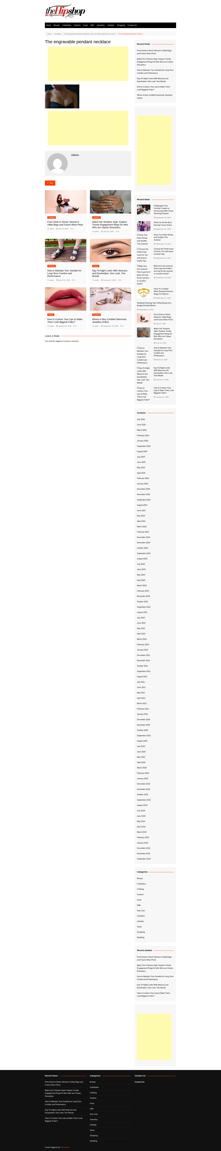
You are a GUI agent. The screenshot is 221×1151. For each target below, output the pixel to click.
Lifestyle (110, 25)
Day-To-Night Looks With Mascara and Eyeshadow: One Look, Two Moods (109, 273)
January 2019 (142, 843)
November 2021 (143, 660)
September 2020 (144, 736)
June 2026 (141, 425)
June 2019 (141, 816)
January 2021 (142, 714)
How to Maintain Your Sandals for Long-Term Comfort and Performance (64, 273)
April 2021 (141, 698)
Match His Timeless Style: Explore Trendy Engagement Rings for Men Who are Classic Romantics (110, 225)
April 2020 (141, 762)
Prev (51, 183)
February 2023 (143, 591)
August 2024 (142, 505)
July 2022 (141, 618)
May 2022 (141, 628)
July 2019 (141, 811)
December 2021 (143, 655)
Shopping (121, 25)
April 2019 (141, 827)
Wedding (140, 937)
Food (85, 25)
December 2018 (143, 848)
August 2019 (142, 805)
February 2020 (143, 773)
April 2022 (141, 634)
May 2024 (141, 516)
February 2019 (143, 837)
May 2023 (141, 575)
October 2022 (142, 602)
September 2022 (144, 607)
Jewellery (101, 25)
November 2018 (143, 854)
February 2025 (143, 478)
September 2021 (144, 671)
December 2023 (143, 537)
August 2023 (142, 559)
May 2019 (141, 821)
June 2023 (141, 569)
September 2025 (144, 446)
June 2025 (141, 462)
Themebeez (65, 1147)
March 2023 (142, 585)
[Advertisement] (88, 64)
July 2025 (141, 457)
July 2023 (141, 564)
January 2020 (142, 779)
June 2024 (141, 510)
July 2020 (141, 746)
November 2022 (143, 596)
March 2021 (142, 703)
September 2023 (144, 553)
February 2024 (143, 532)
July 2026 (141, 419)
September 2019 (144, 800)
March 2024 (142, 527)
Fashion (77, 25)
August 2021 (142, 677)
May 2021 (141, 693)
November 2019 (143, 789)
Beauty (57, 25)
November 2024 (143, 494)
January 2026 (142, 441)
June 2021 (141, 687)
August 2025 (142, 451)
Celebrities (66, 25)
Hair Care (141, 911)
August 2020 (142, 741)
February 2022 (143, 645)
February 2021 (143, 709)
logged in (59, 341)
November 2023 (143, 543)
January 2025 (142, 484)
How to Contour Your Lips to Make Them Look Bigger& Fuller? (153, 88)
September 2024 (144, 500)
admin (51, 229)
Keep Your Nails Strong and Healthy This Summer (163, 237)
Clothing (140, 889)
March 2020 (142, 768)
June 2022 (141, 623)
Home (48, 25)
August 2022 (142, 612)
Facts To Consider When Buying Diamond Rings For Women (163, 291)
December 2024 (143, 489)
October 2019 (142, 795)
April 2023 (141, 580)
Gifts (92, 25)
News (139, 927)
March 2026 (142, 430)
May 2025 (141, 468)
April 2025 (141, 473)
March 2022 (142, 639)
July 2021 (141, 682)
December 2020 (143, 720)
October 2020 (142, 730)
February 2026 (143, 435)
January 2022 (142, 650)
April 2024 (141, 521)
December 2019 (143, 784)
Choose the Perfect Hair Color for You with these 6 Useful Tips (163, 251)
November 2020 (143, 725)
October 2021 (142, 666)
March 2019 (142, 832)
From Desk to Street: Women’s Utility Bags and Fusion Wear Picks (154, 52)
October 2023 (142, 548)
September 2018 (144, 859)
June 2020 (141, 752)
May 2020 (141, 757)
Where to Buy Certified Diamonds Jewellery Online (155, 96)
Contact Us (132, 25)
